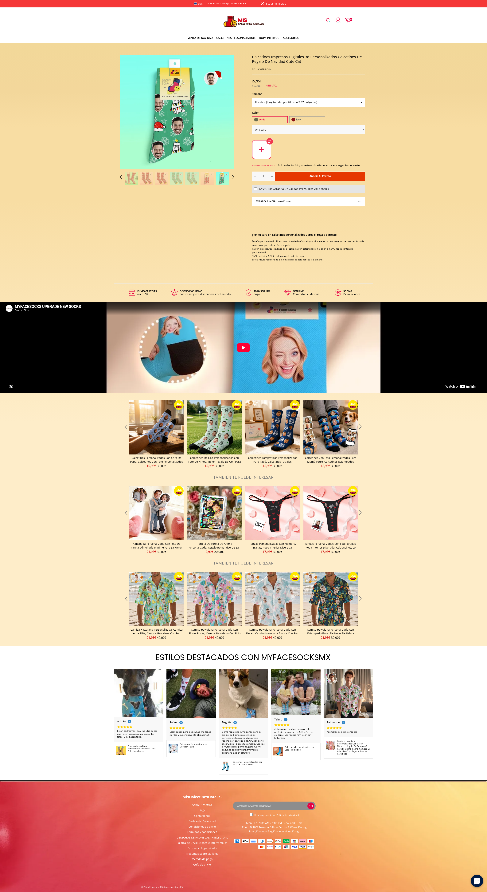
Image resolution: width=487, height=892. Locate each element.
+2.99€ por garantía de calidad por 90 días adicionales (294, 189)
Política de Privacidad (202, 821)
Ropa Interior (269, 38)
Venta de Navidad (200, 38)
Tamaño (257, 94)
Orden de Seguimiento (202, 848)
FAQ (202, 810)
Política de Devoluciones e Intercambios (202, 843)
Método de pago (202, 859)
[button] (128, 111)
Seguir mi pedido (276, 3)
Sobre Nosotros (202, 805)
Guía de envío (202, 864)
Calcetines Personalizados (235, 38)
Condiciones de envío (202, 826)
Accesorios (291, 38)
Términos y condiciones (202, 832)
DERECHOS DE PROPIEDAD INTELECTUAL (202, 837)
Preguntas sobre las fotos (202, 853)
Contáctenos (202, 816)
